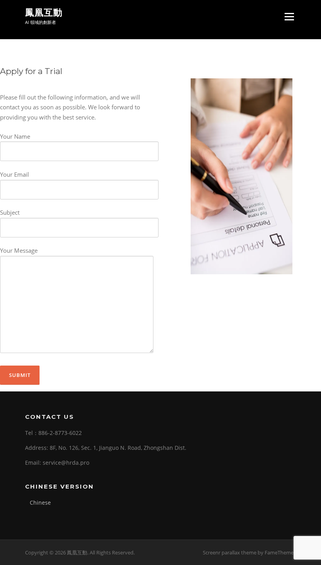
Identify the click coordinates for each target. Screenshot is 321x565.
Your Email (14, 174)
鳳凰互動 (44, 12)
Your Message (19, 250)
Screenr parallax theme (229, 552)
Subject (10, 212)
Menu (289, 16)
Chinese (40, 502)
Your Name (15, 136)
